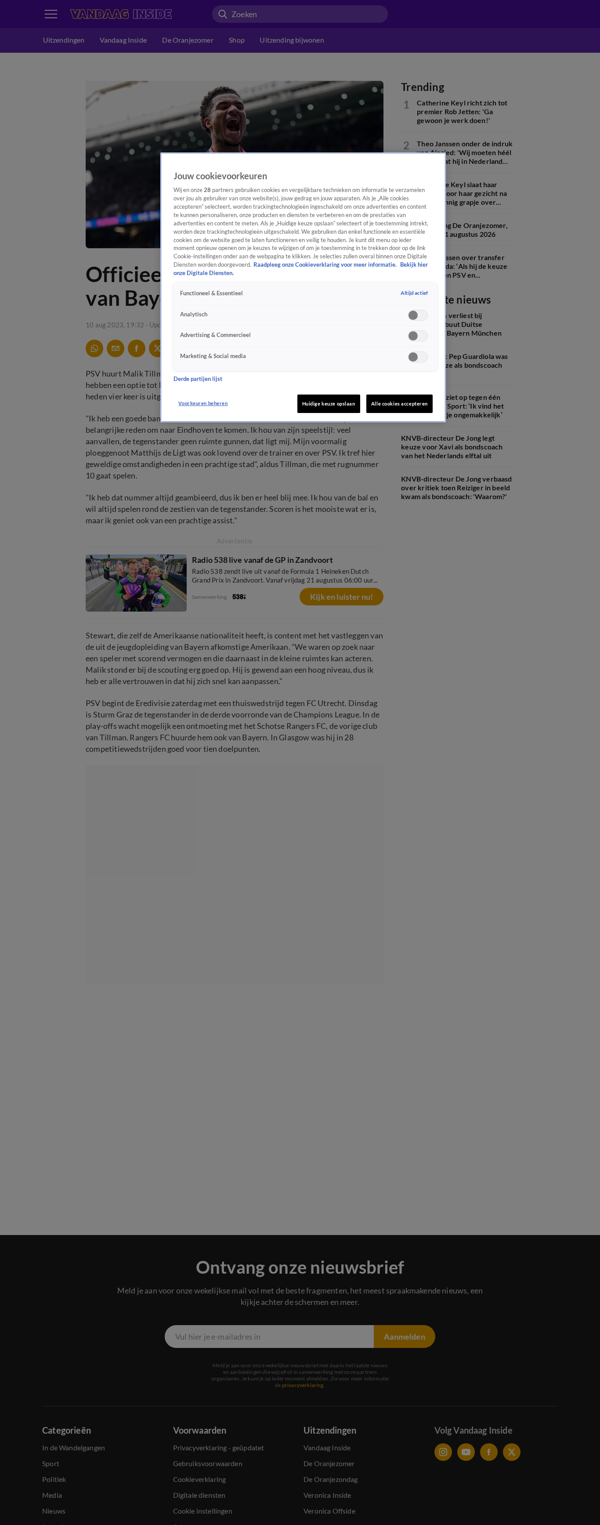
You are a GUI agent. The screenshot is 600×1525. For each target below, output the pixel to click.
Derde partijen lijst (197, 379)
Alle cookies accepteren (399, 403)
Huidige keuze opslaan (328, 403)
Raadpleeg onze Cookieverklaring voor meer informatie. (325, 265)
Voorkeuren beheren (203, 403)
